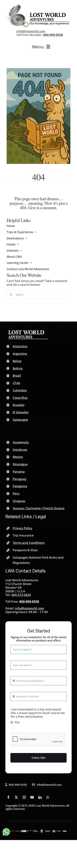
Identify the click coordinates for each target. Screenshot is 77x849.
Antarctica (20, 346)
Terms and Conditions (29, 543)
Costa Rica (20, 398)
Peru (16, 493)
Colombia (20, 390)
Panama (19, 471)
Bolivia (18, 368)
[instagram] (24, 797)
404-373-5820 (21, 595)
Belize (17, 361)
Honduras (20, 450)
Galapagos (20, 419)
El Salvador (21, 412)
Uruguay (19, 501)
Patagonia (20, 486)
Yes (17, 722)
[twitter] (16, 797)
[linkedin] (40, 797)
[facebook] (8, 797)
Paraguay (19, 479)
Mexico (18, 457)
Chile (16, 383)
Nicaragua (20, 464)
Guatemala (21, 442)
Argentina (20, 354)
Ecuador (19, 405)
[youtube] (32, 797)
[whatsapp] (48, 797)
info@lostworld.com (30, 31)
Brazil (17, 375)
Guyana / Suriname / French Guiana (38, 508)
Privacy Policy (22, 528)
